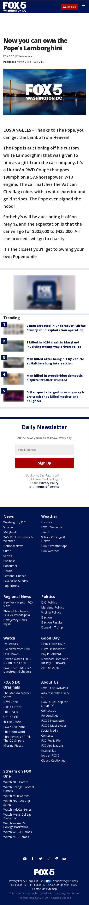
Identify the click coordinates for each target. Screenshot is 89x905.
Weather (49, 516)
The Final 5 (10, 712)
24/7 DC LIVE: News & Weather (18, 539)
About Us (49, 682)
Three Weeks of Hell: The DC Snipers (17, 738)
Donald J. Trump (52, 627)
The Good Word (14, 732)
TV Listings (10, 644)
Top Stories (11, 586)
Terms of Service (47, 487)
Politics (48, 596)
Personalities (49, 715)
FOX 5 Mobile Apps (54, 725)
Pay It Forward (51, 654)
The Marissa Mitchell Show (17, 695)
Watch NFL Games (16, 782)
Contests (47, 735)
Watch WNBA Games (17, 832)
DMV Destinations (53, 649)
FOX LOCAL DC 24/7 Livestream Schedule (17, 669)
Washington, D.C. (14, 522)
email (64, 858)
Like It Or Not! (12, 707)
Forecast (47, 522)
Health (7, 571)
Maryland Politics (52, 607)
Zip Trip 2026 (50, 668)
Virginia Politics (51, 612)
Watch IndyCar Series (17, 809)
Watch (9, 638)
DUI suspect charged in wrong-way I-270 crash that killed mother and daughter (55, 396)
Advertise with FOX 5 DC (55, 695)
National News (13, 546)
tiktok (56, 858)
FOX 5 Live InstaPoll (54, 688)
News (8, 516)
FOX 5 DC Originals (11, 685)
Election (46, 617)
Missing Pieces (13, 745)
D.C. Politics (49, 602)
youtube (25, 858)
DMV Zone (10, 702)
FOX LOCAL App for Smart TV (54, 703)
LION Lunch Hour (53, 644)
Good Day (50, 638)
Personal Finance (14, 576)
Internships (48, 750)
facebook (32, 858)
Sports (7, 556)
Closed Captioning (53, 760)
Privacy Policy (49, 483)
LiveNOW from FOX (16, 649)
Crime (7, 551)
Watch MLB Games (16, 796)
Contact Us (48, 710)
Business (9, 561)
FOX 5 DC (8, 56)
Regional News (17, 596)
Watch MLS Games (16, 837)
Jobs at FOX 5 (50, 755)
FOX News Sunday (15, 581)
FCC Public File (51, 740)
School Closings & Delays (53, 539)
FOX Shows (11, 654)
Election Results (51, 622)
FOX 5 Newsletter (53, 720)
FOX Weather (50, 551)
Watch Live (69, 7)
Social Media (49, 730)
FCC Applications (52, 745)
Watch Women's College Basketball (15, 825)
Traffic (45, 532)
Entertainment (24, 56)
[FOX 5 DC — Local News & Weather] (15, 7)
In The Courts (12, 722)
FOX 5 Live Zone (14, 727)
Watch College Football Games (18, 789)
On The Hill (10, 717)
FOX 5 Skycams (51, 527)
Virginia (8, 527)
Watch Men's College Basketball (17, 816)
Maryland (9, 532)
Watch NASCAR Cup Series (16, 802)
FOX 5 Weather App (54, 546)
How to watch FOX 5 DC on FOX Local (17, 661)
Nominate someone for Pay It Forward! (54, 661)
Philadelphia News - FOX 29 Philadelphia (16, 613)
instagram (48, 858)
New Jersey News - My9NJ (16, 622)
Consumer (10, 566)
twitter (40, 858)
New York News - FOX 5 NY (18, 604)
